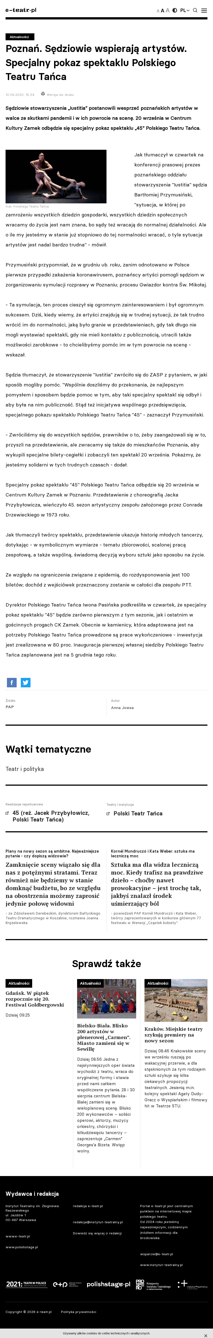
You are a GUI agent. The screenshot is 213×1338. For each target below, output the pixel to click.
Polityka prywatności (78, 1312)
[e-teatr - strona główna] (21, 10)
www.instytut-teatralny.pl (161, 1265)
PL (183, 10)
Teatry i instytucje (120, 805)
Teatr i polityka (25, 768)
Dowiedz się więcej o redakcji (97, 1233)
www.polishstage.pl (22, 1247)
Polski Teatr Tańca (138, 813)
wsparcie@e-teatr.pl (156, 1254)
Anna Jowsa (122, 707)
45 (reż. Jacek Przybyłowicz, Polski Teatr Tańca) (50, 816)
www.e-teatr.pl (18, 1236)
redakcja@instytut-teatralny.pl (98, 1222)
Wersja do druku (60, 95)
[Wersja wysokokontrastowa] (175, 10)
